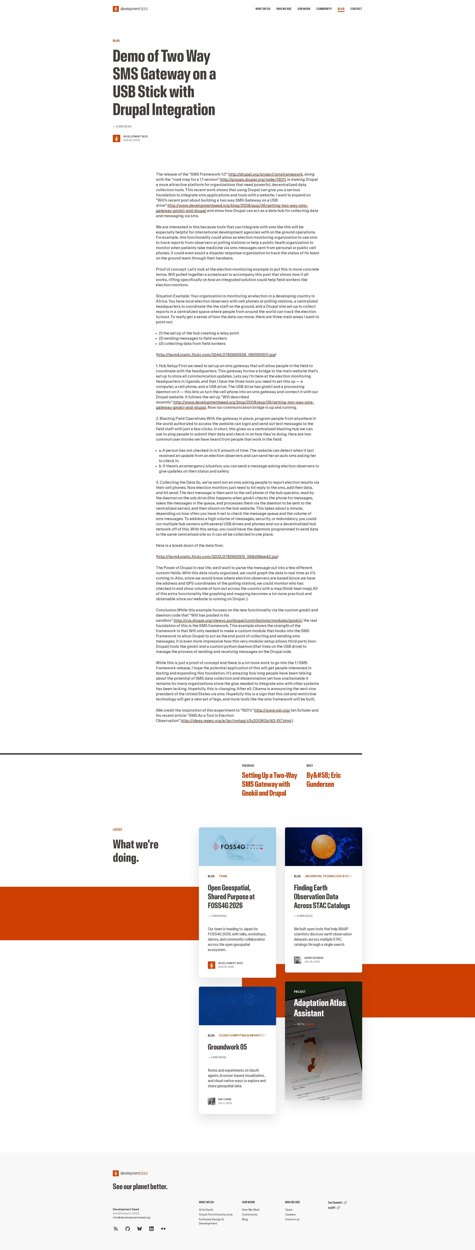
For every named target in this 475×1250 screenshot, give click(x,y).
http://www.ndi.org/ (272, 710)
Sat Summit (335, 1202)
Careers (290, 1214)
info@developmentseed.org (131, 1217)
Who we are (283, 8)
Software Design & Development (211, 1221)
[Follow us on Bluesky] (139, 1229)
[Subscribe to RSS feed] (116, 1229)
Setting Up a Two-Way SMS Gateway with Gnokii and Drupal (269, 784)
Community (324, 8)
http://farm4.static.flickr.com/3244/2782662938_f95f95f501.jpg (216, 355)
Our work (303, 8)
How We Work (251, 1209)
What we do (263, 8)
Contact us (292, 1219)
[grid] (280, 975)
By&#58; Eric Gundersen (324, 780)
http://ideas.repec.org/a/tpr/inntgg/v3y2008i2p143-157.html (236, 721)
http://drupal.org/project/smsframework (266, 174)
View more (323, 1040)
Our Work (248, 1202)
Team (289, 1209)
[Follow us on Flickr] (163, 1229)
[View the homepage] (130, 9)
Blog (341, 8)
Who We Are (292, 1202)
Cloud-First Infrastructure (216, 1214)
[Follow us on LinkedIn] (151, 1229)
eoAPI (331, 1207)
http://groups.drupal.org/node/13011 (253, 180)
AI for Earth (206, 1209)
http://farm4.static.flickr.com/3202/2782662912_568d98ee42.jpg (217, 557)
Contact (356, 8)
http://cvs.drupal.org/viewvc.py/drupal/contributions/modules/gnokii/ (238, 620)
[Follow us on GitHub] (128, 1229)
